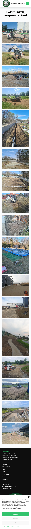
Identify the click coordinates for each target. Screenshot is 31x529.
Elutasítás (15, 518)
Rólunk (4, 469)
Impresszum (24, 526)
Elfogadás (15, 514)
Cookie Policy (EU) (7, 488)
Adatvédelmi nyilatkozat (16, 526)
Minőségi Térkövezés (18, 3)
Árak (3, 471)
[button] (28, 496)
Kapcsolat (5, 479)
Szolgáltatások (6, 467)
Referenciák (5, 474)
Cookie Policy (7, 526)
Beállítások (16, 523)
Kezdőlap (4, 464)
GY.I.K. (3, 476)
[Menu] (27, 3)
